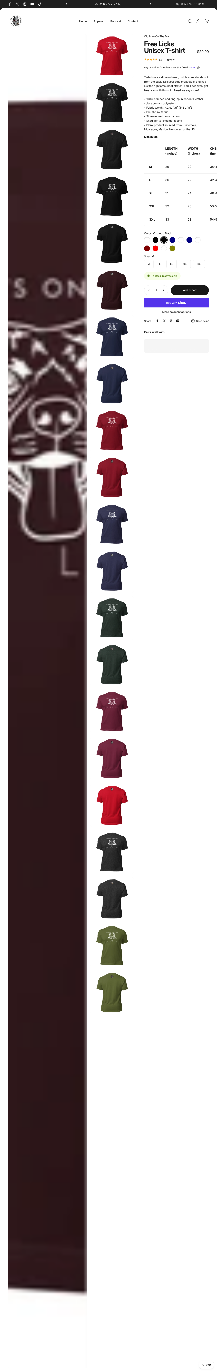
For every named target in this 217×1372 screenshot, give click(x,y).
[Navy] (172, 240)
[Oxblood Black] (164, 240)
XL (171, 263)
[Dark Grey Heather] (164, 248)
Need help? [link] (202, 320)
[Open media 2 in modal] (112, 103)
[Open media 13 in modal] (112, 571)
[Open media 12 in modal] (112, 524)
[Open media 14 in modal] (112, 618)
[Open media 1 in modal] (112, 56)
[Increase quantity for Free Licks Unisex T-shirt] (164, 290)
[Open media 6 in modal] (47, 701)
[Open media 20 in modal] (112, 899)
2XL (185, 263)
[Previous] (67, 4)
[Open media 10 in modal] (112, 430)
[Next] (150, 4)
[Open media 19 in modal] (112, 852)
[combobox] (192, 4)
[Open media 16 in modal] (112, 711)
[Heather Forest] (198, 240)
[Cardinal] (181, 240)
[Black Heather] (147, 240)
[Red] (155, 248)
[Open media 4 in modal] (112, 196)
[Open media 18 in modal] (112, 805)
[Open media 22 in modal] (112, 992)
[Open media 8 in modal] (112, 337)
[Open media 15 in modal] (112, 665)
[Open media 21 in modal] (112, 945)
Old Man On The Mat (157, 36)
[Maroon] (147, 248)
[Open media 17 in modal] (112, 758)
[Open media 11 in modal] (112, 477)
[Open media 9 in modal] (112, 384)
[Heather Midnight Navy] (189, 240)
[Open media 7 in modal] (112, 290)
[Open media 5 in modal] (112, 243)
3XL (199, 263)
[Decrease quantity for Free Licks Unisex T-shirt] (148, 290)
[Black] (155, 240)
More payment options (176, 311)
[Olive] (172, 248)
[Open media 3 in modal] (112, 149)
